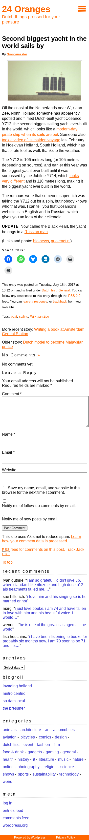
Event (28, 744)
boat (14, 316)
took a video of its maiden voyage (31, 140)
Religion (50, 767)
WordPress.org (15, 825)
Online (8, 767)
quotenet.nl (60, 241)
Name (8, 434)
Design (61, 737)
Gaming (52, 752)
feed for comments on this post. (33, 549)
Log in (7, 803)
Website (9, 470)
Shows (8, 774)
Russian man (36, 232)
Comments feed (16, 818)
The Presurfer (14, 708)
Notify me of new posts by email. (30, 519)
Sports (23, 774)
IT (34, 759)
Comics (45, 737)
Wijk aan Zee (39, 316)
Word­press (38, 837)
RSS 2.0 (74, 296)
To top (7, 562)
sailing (23, 316)
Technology (69, 774)
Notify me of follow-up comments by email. (39, 506)
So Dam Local (14, 701)
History (23, 759)
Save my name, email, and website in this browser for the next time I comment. (41, 490)
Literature (46, 759)
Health (8, 759)
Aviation (10, 737)
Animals (10, 730)
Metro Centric (14, 693)
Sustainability (44, 774)
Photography (29, 767)
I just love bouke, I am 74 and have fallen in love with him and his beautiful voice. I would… (44, 612)
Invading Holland (17, 686)
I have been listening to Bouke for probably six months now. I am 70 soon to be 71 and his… (45, 641)
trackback (60, 301)
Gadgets (35, 752)
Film (57, 744)
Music (63, 759)
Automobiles (64, 730)
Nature (78, 759)
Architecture (31, 730)
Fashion (43, 744)
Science (67, 767)
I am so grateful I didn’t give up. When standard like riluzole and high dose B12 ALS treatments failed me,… (43, 584)
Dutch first (49, 290)
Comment (12, 394)
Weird (7, 781)
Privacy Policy (65, 837)
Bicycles (28, 737)
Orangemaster (17, 54)
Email (8, 452)
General (64, 290)
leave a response (35, 301)
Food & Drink (13, 752)
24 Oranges (26, 9)
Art (47, 730)
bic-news (41, 241)
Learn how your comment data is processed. (41, 538)
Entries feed (13, 810)
